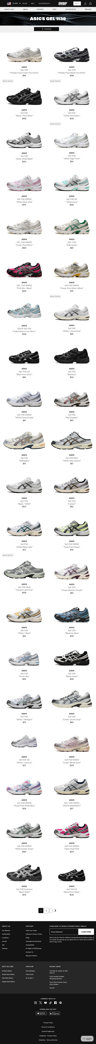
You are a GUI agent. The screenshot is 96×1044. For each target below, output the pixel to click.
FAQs (27, 937)
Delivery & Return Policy (34, 934)
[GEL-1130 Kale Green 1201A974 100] (72, 224)
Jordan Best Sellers (8, 974)
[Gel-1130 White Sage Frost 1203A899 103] (72, 138)
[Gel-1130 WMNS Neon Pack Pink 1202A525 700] (72, 828)
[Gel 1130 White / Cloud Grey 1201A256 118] (72, 310)
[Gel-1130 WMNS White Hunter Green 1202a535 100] (24, 828)
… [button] (51, 910)
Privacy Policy (48, 1022)
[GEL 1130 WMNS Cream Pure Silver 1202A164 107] (24, 224)
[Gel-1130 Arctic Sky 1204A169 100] (24, 656)
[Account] (85, 3)
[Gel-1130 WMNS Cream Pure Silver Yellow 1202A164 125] (72, 267)
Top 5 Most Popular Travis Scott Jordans (58, 983)
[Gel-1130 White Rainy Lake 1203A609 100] (24, 526)
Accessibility (30, 945)
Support (29, 926)
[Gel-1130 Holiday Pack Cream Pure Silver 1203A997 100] (24, 52)
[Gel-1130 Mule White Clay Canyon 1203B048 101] (72, 440)
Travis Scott (30, 974)
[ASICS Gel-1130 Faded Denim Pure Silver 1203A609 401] (24, 311)
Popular (29, 966)
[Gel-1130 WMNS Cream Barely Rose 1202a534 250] (72, 742)
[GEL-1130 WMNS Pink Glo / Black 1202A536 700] (24, 267)
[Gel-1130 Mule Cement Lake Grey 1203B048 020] (24, 569)
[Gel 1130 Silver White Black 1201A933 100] (24, 138)
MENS (25, 9)
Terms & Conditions (48, 1027)
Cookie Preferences (48, 1031)
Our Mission (6, 930)
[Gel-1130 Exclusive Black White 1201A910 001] (24, 871)
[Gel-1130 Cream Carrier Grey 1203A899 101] (72, 699)
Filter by (47, 29)
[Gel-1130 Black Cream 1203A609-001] (72, 656)
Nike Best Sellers (7, 978)
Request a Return (31, 955)
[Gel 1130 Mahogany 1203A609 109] (24, 440)
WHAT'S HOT (9, 9)
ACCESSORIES (70, 9)
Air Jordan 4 (30, 978)
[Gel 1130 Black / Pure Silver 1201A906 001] (24, 95)
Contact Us (29, 952)
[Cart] (90, 3)
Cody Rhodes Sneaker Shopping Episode (57, 977)
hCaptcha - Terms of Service (48, 1040)
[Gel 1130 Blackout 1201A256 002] (72, 354)
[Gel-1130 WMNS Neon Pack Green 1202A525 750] (72, 526)
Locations (5, 937)
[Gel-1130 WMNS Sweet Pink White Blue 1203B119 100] (24, 785)
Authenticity (44, 3)
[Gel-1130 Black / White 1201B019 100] (24, 483)
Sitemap (4, 948)
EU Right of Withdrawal (33, 948)
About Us (6, 926)
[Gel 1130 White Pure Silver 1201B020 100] (72, 95)
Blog (25, 3)
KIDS (54, 9)
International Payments (33, 941)
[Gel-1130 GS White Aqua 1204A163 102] (72, 181)
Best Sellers (7, 966)
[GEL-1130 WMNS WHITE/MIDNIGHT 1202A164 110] (72, 785)
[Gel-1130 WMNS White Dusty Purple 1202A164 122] (24, 397)
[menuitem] (25, 3)
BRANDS (88, 9)
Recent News (55, 966)
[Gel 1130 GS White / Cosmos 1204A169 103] (24, 742)
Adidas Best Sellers (8, 981)
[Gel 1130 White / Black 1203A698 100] (24, 612)
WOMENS (40, 9)
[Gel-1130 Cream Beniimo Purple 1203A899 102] (72, 569)
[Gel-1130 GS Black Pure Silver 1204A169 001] (24, 354)
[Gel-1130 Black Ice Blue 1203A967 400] (72, 612)
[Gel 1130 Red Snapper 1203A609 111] (72, 397)
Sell (33, 3)
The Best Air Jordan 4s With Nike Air (59, 972)
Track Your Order (31, 930)
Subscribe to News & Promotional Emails (68, 926)
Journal (4, 941)
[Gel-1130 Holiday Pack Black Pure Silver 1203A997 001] (72, 52)
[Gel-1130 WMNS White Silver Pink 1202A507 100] (24, 181)
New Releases (30, 971)
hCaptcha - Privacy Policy (48, 1036)
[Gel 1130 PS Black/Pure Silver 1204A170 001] (72, 871)
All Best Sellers (7, 971)
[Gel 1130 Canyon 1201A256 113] (72, 483)
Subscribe (86, 931)
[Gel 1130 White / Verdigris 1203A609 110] (24, 699)
